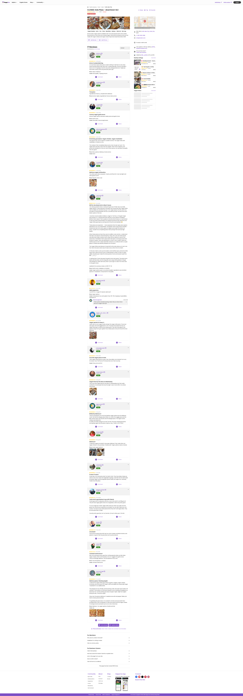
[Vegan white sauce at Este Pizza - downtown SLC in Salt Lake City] (93, 182)
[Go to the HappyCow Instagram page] (148, 677)
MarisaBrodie (99, 280)
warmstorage (97, 49)
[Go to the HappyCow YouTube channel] (139, 677)
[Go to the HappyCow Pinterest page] (145, 677)
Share (141, 10)
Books (108, 678)
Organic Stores (23, 2)
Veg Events (90, 681)
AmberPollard (99, 372)
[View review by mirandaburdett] (92, 350)
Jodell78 (98, 105)
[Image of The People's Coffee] (137, 68)
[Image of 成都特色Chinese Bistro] (137, 86)
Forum (89, 683)
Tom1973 (98, 162)
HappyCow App (120, 674)
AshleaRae (99, 465)
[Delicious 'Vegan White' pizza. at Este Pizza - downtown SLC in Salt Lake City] (100, 613)
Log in (237, 2)
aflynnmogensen (100, 129)
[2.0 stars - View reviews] (144, 68)
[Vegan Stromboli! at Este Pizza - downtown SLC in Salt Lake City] (100, 452)
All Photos (125, 27)
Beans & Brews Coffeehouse (150, 73)
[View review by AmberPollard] (92, 374)
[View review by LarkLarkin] (92, 197)
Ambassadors (91, 678)
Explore (14, 2)
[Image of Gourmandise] (137, 80)
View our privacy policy (93, 643)
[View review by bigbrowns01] (92, 406)
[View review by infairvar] (92, 55)
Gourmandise (146, 78)
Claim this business (92, 651)
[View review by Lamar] (92, 546)
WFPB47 (154, 47)
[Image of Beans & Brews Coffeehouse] (137, 74)
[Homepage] (6, 2)
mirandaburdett (100, 348)
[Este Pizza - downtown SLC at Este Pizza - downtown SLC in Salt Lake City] (93, 452)
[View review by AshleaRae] (92, 467)
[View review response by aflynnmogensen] (90, 300)
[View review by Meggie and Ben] (92, 491)
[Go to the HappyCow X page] (142, 677)
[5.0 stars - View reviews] (144, 62)
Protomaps (140, 27)
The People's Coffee (148, 67)
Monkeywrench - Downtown (150, 61)
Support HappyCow (116, 694)
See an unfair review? (92, 659)
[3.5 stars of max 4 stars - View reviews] (90, 11)
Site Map (100, 683)
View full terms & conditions (94, 661)
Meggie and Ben (100, 490)
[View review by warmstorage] (92, 573)
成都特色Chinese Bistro (149, 84)
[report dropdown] (128, 53)
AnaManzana (99, 82)
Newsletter (90, 685)
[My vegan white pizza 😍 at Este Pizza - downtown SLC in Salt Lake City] (93, 335)
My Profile (90, 676)
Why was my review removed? (94, 638)
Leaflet (136, 27)
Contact (100, 678)
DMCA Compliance (106, 694)
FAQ (99, 676)
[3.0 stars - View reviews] (144, 74)
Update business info (141, 48)
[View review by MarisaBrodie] (92, 282)
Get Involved (91, 688)
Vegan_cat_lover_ (101, 313)
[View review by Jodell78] (92, 107)
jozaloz (98, 522)
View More (153, 57)
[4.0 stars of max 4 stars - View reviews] (144, 86)
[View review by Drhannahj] (92, 434)
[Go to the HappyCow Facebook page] (136, 677)
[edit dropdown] (126, 302)
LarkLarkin (99, 195)
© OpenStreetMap (146, 27)
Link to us (100, 681)
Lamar (98, 544)
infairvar (98, 53)
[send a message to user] (102, 53)
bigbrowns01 (99, 404)
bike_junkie (144, 55)
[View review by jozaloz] (92, 524)
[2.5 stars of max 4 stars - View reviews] (144, 80)
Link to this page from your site (95, 656)
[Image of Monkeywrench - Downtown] (137, 62)
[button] (145, 21)
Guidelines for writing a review (94, 640)
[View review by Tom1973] (92, 164)
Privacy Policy (91, 694)
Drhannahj (99, 432)
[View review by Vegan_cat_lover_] (92, 315)
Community (40, 2)
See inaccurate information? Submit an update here (100, 653)
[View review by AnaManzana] (92, 84)
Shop (31, 2)
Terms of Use (98, 694)
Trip (147, 10)
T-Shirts (109, 676)
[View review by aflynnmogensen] (92, 131)
